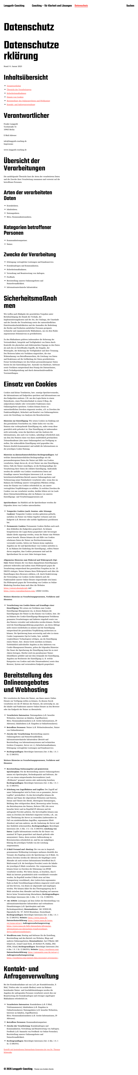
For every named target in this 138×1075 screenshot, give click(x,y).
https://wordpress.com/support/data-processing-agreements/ (32, 957)
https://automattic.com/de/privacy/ (43, 952)
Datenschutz (81, 5)
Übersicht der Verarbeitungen (19, 89)
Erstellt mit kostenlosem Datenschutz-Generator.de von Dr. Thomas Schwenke (32, 1051)
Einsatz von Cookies (15, 96)
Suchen (130, 6)
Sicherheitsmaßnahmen (16, 93)
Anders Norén (48, 1069)
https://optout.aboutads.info (16, 588)
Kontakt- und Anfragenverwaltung (21, 104)
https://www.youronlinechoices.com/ (19, 590)
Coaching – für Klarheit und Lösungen (52, 5)
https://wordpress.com (48, 949)
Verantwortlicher (14, 85)
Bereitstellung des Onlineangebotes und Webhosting (28, 100)
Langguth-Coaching (14, 5)
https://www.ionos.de (37, 917)
